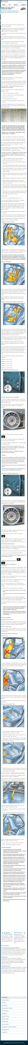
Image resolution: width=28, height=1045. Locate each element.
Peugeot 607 (4, 1013)
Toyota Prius (4, 1032)
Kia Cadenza (4, 1005)
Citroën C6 (4, 1002)
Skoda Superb (5, 1021)
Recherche (23, 5)
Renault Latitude (5, 1018)
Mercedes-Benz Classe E (7, 1008)
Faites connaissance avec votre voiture (11, 12)
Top (9, 5)
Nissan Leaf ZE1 (5, 1024)
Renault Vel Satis (4, 10)
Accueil (3, 5)
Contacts (16, 5)
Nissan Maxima (5, 1010)
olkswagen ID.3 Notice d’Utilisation (9, 1026)
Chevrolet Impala (5, 1000)
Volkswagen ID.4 (5, 1029)
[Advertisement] (14, 19)
